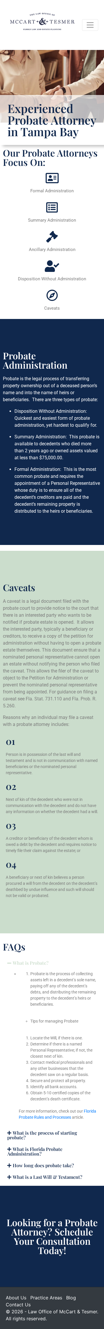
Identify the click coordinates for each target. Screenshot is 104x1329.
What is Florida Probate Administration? (34, 1151)
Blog (71, 1298)
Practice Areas (46, 1298)
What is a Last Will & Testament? (47, 1177)
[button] (52, 963)
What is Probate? (31, 963)
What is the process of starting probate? (42, 1135)
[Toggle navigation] (90, 25)
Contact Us (18, 1305)
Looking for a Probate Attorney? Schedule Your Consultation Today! (52, 1236)
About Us (16, 1298)
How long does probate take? (43, 1165)
